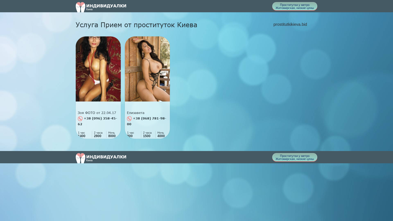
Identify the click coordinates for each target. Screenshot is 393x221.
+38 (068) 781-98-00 (146, 121)
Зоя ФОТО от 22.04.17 (97, 112)
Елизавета (136, 112)
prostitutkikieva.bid (290, 24)
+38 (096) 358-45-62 (97, 121)
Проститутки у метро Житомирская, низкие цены (295, 6)
